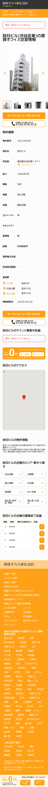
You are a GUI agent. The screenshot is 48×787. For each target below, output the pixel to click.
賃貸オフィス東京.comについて (19, 591)
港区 (32, 746)
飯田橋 (19, 651)
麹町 (18, 710)
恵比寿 (28, 723)
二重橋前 (20, 659)
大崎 (27, 672)
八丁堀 (7, 655)
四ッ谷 (30, 706)
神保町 (19, 689)
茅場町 (19, 732)
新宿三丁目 (35, 693)
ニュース (27, 608)
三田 (41, 706)
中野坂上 (22, 668)
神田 (29, 689)
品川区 (30, 751)
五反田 (19, 719)
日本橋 (30, 655)
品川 (34, 647)
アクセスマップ (28, 165)
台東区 (19, 755)
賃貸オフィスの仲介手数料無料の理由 (21, 595)
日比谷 (7, 659)
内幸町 (33, 659)
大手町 (17, 672)
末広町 (23, 642)
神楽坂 (7, 693)
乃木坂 (19, 655)
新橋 (6, 702)
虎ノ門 (7, 723)
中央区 (21, 746)
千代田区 (8, 746)
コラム (7, 616)
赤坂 (20, 681)
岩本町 (7, 732)
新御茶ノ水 (35, 698)
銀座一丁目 (9, 728)
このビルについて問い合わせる (25, 116)
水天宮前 (31, 685)
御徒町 (21, 715)
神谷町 (40, 689)
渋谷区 (30, 12)
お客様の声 (9, 612)
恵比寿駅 (11, 294)
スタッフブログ (11, 621)
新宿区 (7, 751)
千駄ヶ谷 (31, 676)
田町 (18, 664)
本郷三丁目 (9, 647)
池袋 (6, 672)
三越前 (7, 710)
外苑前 (30, 732)
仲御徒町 (8, 668)
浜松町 (23, 647)
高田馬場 (8, 715)
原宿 (17, 723)
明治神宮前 (9, 642)
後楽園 (7, 719)
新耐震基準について (13, 599)
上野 (16, 702)
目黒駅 (30, 474)
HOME (5, 12)
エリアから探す (18, 12)
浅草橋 (7, 676)
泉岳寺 (19, 676)
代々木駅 (31, 492)
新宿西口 (20, 693)
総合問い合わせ (30, 621)
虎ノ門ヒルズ (33, 719)
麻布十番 (36, 642)
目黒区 (30, 755)
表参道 (7, 651)
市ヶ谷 (19, 706)
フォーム (41, 782)
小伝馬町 (27, 702)
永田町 (18, 736)
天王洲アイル (31, 664)
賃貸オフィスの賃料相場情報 (17, 604)
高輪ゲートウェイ (33, 710)
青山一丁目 (32, 681)
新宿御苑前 (9, 698)
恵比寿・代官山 (33, 502)
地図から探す (10, 582)
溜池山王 (8, 638)
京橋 (32, 728)
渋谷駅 (10, 283)
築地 (34, 668)
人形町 (7, 689)
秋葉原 (7, 706)
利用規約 (27, 616)
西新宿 (7, 685)
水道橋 (19, 685)
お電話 (27, 782)
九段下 (40, 723)
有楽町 (21, 638)
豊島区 (7, 755)
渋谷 (39, 702)
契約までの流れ (11, 586)
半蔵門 (30, 651)
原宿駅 (8, 492)
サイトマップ (9, 625)
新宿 (22, 698)
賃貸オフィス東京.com (27, 767)
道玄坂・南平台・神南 (10, 502)
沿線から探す (10, 574)
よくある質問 (10, 608)
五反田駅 (9, 474)
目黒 (32, 638)
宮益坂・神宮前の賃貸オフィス (14, 15)
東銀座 (7, 664)
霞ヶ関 (7, 736)
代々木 (38, 672)
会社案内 (27, 612)
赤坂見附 (8, 681)
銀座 (22, 728)
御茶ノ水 (34, 715)
